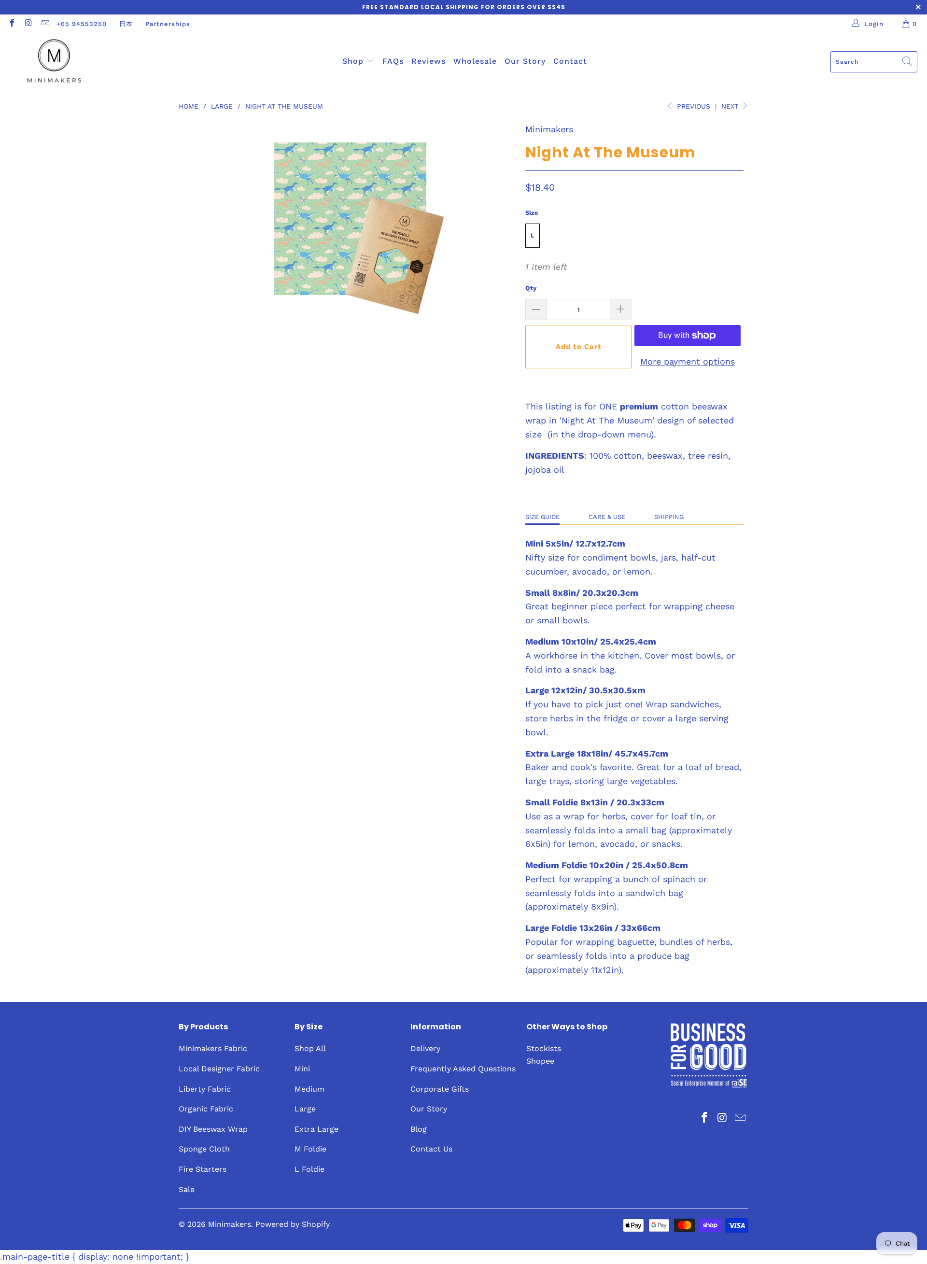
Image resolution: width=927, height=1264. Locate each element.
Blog (418, 1129)
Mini (302, 1068)
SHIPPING (669, 516)
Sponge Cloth (204, 1148)
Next (731, 106)
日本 (126, 24)
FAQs (393, 61)
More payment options (687, 361)
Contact (570, 61)
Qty (530, 288)
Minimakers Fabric (213, 1048)
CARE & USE (607, 516)
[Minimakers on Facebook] (11, 24)
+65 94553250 (81, 24)
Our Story (525, 61)
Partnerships (167, 24)
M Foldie (310, 1148)
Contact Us (431, 1148)
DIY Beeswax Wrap (213, 1129)
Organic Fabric (206, 1108)
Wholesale (475, 61)
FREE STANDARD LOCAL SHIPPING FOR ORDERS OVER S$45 (463, 7)
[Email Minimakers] (45, 24)
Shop (354, 61)
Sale (187, 1189)
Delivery (425, 1048)
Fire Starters (202, 1169)
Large (305, 1108)
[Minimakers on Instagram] (28, 24)
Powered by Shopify (292, 1224)
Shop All (310, 1048)
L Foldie (309, 1169)
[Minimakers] (54, 62)
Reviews (428, 61)
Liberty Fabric (205, 1089)
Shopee (540, 1061)
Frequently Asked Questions (463, 1068)
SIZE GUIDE (542, 516)
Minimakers (549, 129)
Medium (309, 1089)
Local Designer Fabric (219, 1068)
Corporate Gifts (439, 1089)
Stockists (543, 1048)
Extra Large (316, 1129)
